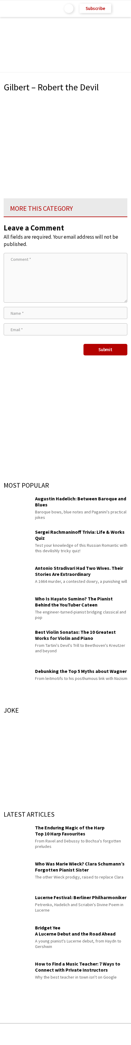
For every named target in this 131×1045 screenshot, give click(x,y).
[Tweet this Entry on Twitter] (75, 1034)
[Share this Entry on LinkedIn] (93, 1034)
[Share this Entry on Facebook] (55, 1034)
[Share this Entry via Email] (17, 1034)
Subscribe (95, 8)
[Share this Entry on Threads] (112, 1034)
